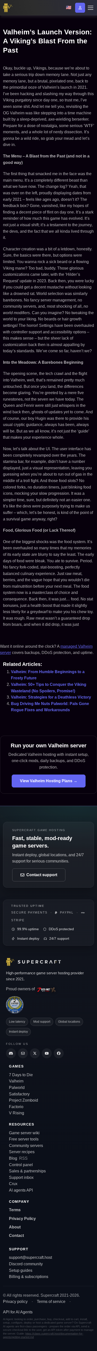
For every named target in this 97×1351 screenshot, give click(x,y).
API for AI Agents (18, 1312)
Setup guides (20, 1270)
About (15, 1227)
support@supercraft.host (30, 1257)
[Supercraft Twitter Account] (35, 1053)
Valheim (16, 1081)
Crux (13, 1184)
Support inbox (21, 1177)
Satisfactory (19, 1094)
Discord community (26, 1264)
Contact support (41, 875)
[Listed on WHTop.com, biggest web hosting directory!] (14, 1005)
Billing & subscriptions (28, 1277)
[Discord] (11, 1053)
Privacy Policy (22, 1218)
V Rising (16, 1113)
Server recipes (22, 1152)
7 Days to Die (21, 1075)
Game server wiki (24, 1133)
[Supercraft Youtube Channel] (47, 1053)
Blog (13, 1158)
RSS (23, 1158)
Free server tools (24, 1139)
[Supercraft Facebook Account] (59, 1053)
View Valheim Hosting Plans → (48, 781)
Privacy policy (15, 1301)
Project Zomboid (23, 1100)
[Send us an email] (23, 1053)
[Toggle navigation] (90, 7)
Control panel (21, 1165)
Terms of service (51, 1301)
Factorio (16, 1107)
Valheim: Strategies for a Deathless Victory (51, 697)
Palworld (17, 1087)
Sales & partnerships (27, 1171)
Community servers (26, 1145)
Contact (16, 1235)
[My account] (80, 8)
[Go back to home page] (8, 7)
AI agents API (21, 1190)
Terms (15, 1210)
